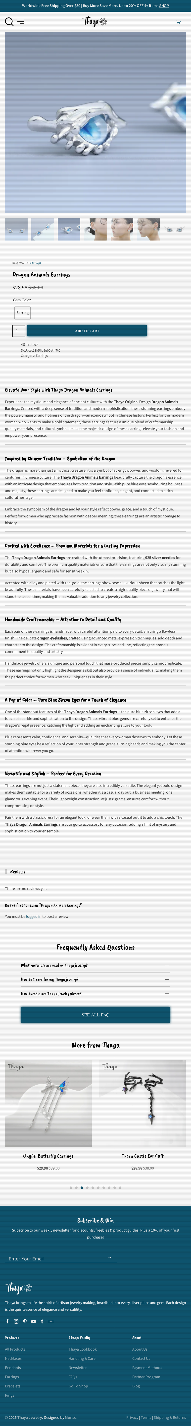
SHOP (164, 5)
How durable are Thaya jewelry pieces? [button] (51, 993)
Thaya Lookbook (83, 1349)
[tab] (16, 229)
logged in (34, 916)
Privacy (132, 1417)
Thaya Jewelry (29, 1417)
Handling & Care (82, 1358)
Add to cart (87, 330)
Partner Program (146, 1377)
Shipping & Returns (170, 1417)
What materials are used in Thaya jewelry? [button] (54, 965)
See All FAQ (95, 1015)
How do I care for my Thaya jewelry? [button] (50, 979)
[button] (9, 21)
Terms (146, 1417)
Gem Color (22, 299)
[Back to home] (95, 21)
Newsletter (78, 1367)
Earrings (35, 263)
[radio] (22, 313)
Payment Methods (147, 1367)
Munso (70, 1417)
